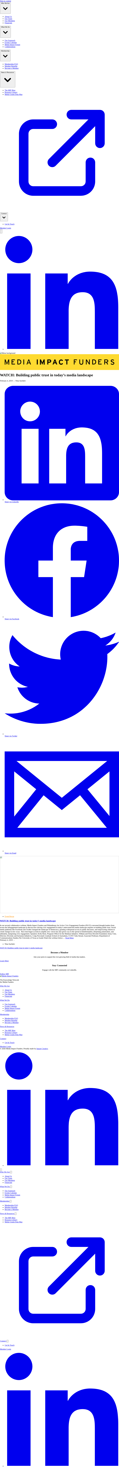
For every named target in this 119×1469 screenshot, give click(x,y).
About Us (8, 990)
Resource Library (11, 1033)
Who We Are (5, 986)
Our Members (10, 994)
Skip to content (5, 1)
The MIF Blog (10, 1030)
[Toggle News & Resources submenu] (16, 1213)
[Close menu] (1, 1169)
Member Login (5, 1047)
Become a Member (12, 1023)
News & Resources (7, 1027)
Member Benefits (11, 1020)
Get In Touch (9, 1043)
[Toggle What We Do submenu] (11, 1186)
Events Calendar (11, 1006)
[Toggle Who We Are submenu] (11, 1172)
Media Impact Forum (12, 1008)
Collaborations (10, 1010)
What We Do (5, 1000)
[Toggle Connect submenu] (7, 1341)
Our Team (8, 992)
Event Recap (9, 916)
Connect (3, 1039)
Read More (69, 938)
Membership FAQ (11, 1018)
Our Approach (10, 1004)
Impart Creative (42, 1049)
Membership (4, 1014)
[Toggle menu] (1, 231)
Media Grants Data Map (13, 1035)
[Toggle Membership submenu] (11, 1201)
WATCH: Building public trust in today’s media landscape (28, 921)
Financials (8, 996)
